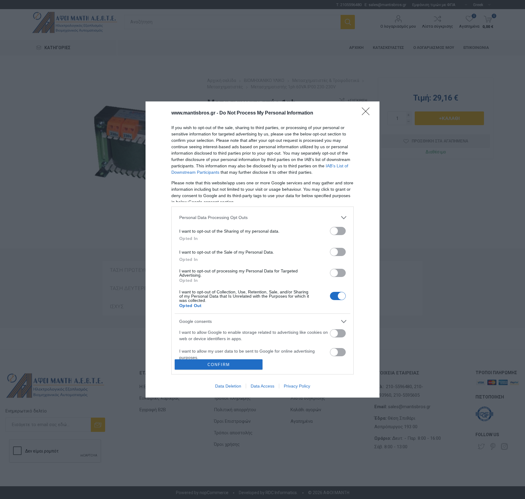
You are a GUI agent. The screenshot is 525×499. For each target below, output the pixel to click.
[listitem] (262, 217)
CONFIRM (219, 364)
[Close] (367, 113)
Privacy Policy (297, 386)
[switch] (338, 231)
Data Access (262, 386)
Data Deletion (228, 386)
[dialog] (262, 249)
